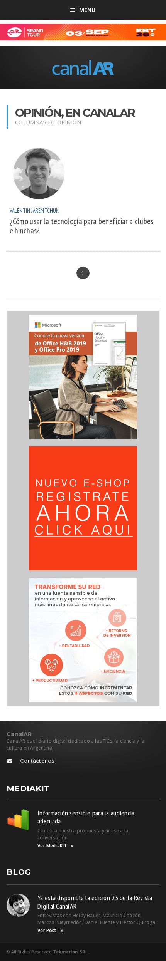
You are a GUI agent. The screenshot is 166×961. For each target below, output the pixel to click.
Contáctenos (37, 761)
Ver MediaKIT (52, 846)
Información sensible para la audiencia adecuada (85, 817)
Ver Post (46, 930)
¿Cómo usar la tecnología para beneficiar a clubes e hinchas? (82, 226)
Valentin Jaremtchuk (34, 210)
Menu (87, 9)
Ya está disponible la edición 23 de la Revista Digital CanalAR (94, 902)
